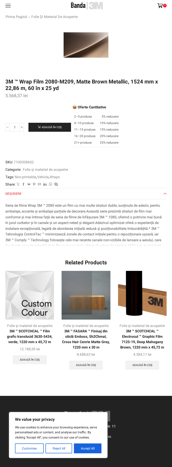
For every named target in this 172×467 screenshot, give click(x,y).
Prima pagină (16, 17)
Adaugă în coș (52, 127)
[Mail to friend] (39, 184)
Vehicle (43, 177)
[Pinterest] (34, 184)
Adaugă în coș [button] (30, 359)
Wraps (55, 177)
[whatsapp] (50, 184)
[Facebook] (23, 184)
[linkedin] (45, 184)
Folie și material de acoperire (54, 17)
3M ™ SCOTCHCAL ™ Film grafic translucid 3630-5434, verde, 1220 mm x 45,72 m (29, 336)
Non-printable (25, 177)
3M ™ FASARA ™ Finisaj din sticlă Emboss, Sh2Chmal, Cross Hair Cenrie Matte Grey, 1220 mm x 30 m (86, 339)
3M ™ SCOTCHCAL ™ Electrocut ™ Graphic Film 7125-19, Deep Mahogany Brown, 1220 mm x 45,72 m (142, 339)
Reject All (59, 448)
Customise (29, 448)
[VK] (29, 184)
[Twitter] (18, 184)
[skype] (55, 184)
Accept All (88, 448)
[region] (58, 435)
